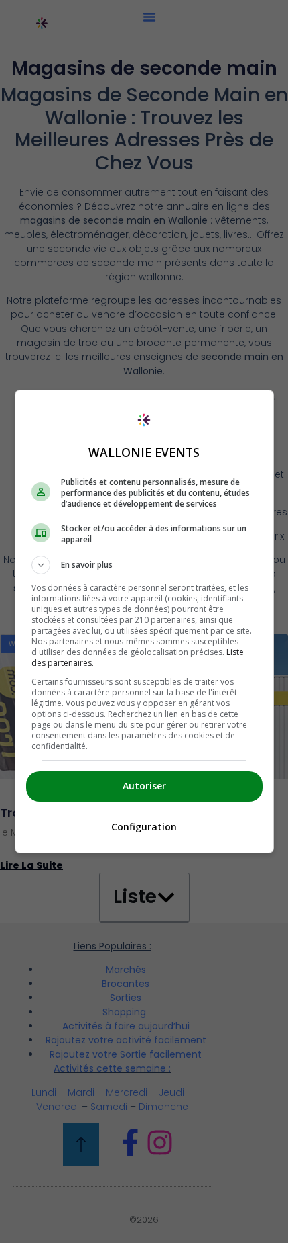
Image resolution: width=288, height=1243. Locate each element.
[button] (144, 565)
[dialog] (144, 621)
